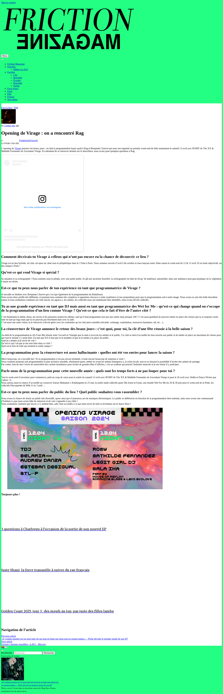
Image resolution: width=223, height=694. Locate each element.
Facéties (11, 72)
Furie (9, 91)
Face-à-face (12, 88)
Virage (18, 148)
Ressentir (17, 83)
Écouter (17, 80)
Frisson (10, 96)
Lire (15, 75)
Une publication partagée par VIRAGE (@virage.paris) (42, 247)
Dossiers (11, 66)
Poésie (16, 86)
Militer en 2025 (20, 69)
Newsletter (12, 99)
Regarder (17, 77)
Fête (9, 94)
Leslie (7, 125)
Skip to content (8, 2)
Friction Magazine (16, 64)
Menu (4, 56)
